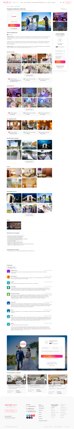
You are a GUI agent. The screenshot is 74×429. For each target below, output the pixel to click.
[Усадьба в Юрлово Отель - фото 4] (14, 183)
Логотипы (40, 418)
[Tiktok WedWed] (27, 418)
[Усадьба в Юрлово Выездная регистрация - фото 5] (29, 155)
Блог (45, 2)
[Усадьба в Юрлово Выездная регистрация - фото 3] (44, 145)
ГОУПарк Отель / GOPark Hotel (14, 385)
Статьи (40, 414)
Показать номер (52, 365)
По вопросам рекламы (43, 420)
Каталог (22, 2)
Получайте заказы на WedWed (10, 417)
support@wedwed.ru (32, 411)
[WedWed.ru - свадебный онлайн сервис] (7, 2)
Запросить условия (14, 25)
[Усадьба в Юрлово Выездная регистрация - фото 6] (44, 155)
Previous (45, 52)
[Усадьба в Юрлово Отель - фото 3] (44, 173)
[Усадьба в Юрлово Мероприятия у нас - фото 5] (29, 208)
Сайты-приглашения (35, 2)
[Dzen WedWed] (29, 418)
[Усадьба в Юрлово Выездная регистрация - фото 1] (14, 145)
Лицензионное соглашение (48, 426)
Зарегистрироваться (10, 410)
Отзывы (40, 416)
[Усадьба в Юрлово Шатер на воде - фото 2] (29, 58)
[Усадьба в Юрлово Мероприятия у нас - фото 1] (14, 198)
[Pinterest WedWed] (32, 415)
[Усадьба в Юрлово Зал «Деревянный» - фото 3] (44, 125)
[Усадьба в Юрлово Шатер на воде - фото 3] (44, 58)
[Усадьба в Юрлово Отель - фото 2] (29, 173)
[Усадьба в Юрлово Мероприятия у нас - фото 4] (14, 208)
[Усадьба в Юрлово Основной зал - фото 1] (14, 92)
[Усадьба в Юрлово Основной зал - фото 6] (44, 102)
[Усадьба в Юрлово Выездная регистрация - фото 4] (14, 155)
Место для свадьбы (27, 2)
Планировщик (41, 2)
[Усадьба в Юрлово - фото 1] (60, 16)
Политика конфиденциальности (58, 426)
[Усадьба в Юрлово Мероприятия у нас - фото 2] (29, 198)
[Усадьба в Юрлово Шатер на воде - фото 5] (29, 68)
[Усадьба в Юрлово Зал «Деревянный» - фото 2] (29, 125)
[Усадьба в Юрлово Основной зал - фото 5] (29, 102)
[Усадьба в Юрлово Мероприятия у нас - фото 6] (44, 208)
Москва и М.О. (16, 2)
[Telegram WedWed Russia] (27, 415)
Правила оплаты (67, 426)
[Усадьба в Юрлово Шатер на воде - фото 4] (14, 68)
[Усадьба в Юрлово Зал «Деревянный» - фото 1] (14, 125)
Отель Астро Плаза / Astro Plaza (55, 385)
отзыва (23, 385)
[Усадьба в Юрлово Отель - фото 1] (14, 173)
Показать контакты (14, 21)
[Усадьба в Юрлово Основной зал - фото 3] (44, 92)
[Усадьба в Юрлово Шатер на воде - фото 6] (44, 68)
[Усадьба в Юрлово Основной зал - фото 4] (14, 102)
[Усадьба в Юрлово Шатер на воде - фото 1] (14, 58)
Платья (40, 412)
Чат (63, 2)
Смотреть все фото (29, 75)
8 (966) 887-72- (60, 66)
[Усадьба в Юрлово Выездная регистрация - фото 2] (29, 145)
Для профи (53, 2)
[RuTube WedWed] (32, 418)
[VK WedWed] (29, 415)
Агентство (49, 2)
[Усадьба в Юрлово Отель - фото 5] (29, 183)
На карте (34, 10)
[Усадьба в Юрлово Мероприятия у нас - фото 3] (44, 198)
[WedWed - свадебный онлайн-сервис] (11, 406)
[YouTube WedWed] (34, 415)
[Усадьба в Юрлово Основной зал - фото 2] (29, 92)
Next (51, 52)
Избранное (61, 2)
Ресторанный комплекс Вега (34, 385)
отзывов (43, 385)
